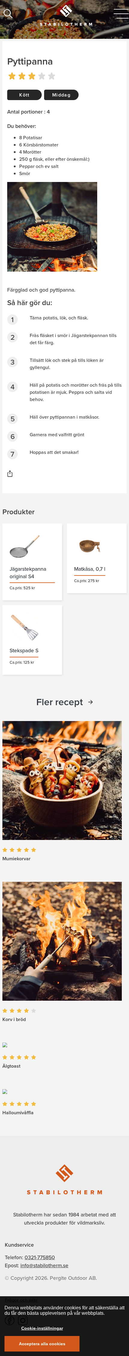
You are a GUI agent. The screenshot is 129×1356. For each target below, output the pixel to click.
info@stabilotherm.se (44, 1265)
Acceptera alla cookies (42, 1343)
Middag (61, 94)
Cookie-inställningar (42, 1328)
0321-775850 (40, 1257)
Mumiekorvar (16, 858)
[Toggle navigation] (121, 14)
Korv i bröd (14, 1019)
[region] (64, 1326)
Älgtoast (11, 1066)
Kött (24, 94)
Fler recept (59, 702)
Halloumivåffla (18, 1112)
